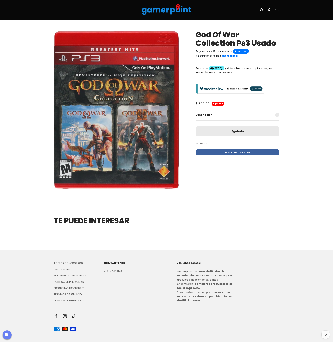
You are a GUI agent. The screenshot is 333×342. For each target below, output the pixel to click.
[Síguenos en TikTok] (73, 316)
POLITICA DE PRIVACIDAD (69, 282)
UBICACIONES (62, 269)
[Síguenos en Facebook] (56, 316)
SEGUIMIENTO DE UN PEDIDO (70, 275)
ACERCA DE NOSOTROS (68, 263)
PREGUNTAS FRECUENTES (69, 288)
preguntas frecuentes (237, 152)
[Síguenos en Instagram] (65, 316)
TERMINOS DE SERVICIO (68, 294)
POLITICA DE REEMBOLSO (69, 300)
